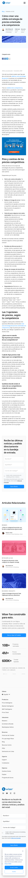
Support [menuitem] (4, 760)
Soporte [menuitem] (4, 756)
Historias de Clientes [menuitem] (8, 735)
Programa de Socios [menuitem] (7, 777)
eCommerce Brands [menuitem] (7, 724)
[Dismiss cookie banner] (22, 851)
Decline (14, 871)
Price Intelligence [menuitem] (7, 703)
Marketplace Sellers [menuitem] (8, 727)
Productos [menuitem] (5, 699)
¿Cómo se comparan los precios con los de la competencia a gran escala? (12, 528)
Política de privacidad (16, 838)
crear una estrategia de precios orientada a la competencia (14, 326)
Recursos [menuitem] (4, 732)
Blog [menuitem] (3, 742)
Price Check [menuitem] (5, 712)
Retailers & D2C (10, 11)
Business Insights (8, 591)
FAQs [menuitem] (3, 748)
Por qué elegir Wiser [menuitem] (8, 738)
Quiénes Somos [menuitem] (6, 771)
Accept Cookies (14, 867)
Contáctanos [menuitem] (5, 763)
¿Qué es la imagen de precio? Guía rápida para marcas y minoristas (11, 594)
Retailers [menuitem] (4, 721)
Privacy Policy (8, 863)
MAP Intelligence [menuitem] (7, 709)
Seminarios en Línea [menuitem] (8, 751)
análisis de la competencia (14, 88)
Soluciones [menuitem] (5, 717)
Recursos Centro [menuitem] (7, 745)
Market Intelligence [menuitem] (8, 706)
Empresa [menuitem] (4, 768)
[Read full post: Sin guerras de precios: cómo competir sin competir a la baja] (14, 548)
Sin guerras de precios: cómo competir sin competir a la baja (10, 561)
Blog (3, 11)
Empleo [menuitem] (4, 774)
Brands (4, 525)
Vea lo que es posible (14, 635)
